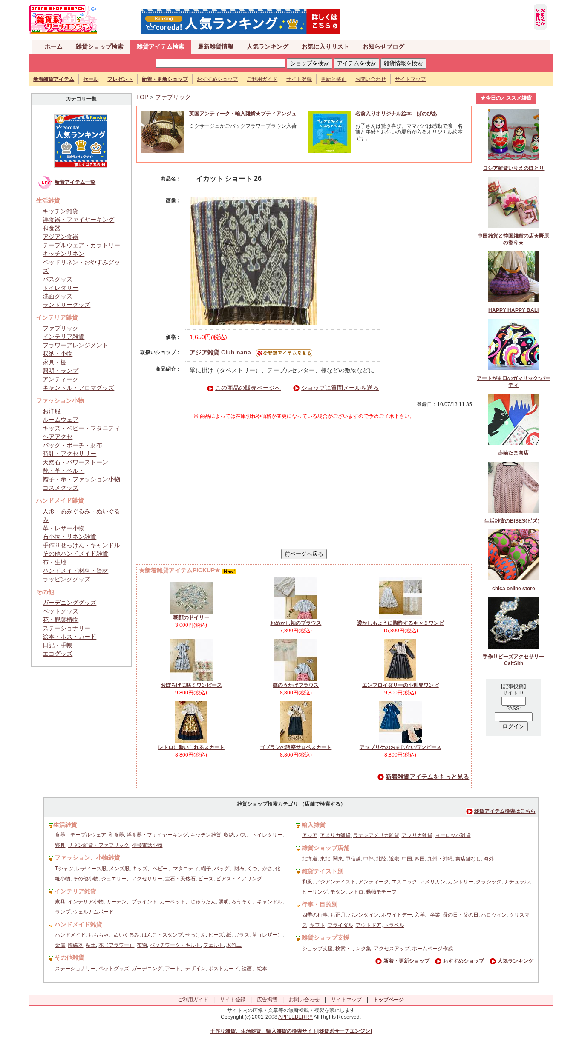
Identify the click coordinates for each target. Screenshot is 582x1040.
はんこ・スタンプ (162, 935)
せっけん (195, 935)
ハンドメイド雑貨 (78, 924)
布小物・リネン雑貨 (69, 536)
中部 (368, 859)
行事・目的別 (319, 904)
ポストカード (223, 968)
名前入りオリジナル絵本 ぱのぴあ (396, 114)
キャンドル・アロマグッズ (78, 387)
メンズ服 (119, 868)
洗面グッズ (57, 296)
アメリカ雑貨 (335, 835)
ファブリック (60, 328)
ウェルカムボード (93, 912)
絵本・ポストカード (69, 636)
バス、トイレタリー (259, 835)
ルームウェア (60, 419)
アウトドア (368, 925)
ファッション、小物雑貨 (87, 857)
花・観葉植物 (60, 619)
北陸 (381, 859)
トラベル (394, 925)
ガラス (241, 935)
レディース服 (91, 868)
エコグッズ (57, 653)
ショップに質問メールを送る (340, 387)
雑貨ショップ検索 (100, 46)
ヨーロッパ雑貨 (453, 835)
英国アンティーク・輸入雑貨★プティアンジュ (243, 114)
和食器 (52, 228)
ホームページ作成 (432, 948)
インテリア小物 (86, 902)
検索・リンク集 (353, 948)
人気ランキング (267, 46)
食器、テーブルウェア (80, 835)
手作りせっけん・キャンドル (81, 545)
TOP (142, 97)
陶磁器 (75, 945)
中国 (407, 859)
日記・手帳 (57, 645)
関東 (338, 859)
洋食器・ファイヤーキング (78, 219)
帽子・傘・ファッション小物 (81, 479)
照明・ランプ (60, 370)
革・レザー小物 (63, 528)
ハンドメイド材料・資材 (75, 570)
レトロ (355, 892)
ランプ (62, 912)
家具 (60, 902)
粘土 (91, 945)
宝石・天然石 (180, 879)
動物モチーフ (381, 892)
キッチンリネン (63, 253)
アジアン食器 (60, 236)
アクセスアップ (391, 948)
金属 (60, 945)
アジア (309, 835)
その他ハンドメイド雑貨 (75, 553)
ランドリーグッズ (66, 304)
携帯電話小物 (147, 845)
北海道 (309, 859)
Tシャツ (64, 868)
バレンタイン (363, 915)
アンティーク (60, 379)
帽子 (206, 868)
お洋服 (52, 411)
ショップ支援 (317, 948)
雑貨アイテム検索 (160, 46)
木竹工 (234, 945)
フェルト (213, 945)
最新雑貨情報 (215, 46)
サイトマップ (410, 79)
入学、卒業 (427, 915)
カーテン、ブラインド (131, 902)
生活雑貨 (65, 824)
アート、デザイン (185, 968)
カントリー (460, 882)
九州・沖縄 (440, 859)
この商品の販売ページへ (248, 387)
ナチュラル (517, 882)
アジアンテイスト (335, 882)
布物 (142, 945)
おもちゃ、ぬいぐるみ (113, 935)
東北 (325, 859)
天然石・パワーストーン (75, 462)
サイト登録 (299, 79)
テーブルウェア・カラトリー (81, 245)
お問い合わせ (370, 79)
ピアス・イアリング (239, 879)
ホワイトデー (396, 915)
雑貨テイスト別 (322, 871)
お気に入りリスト (325, 46)
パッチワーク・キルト (175, 945)
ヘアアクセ (57, 436)
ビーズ (205, 879)
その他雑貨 (69, 957)
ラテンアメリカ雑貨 (376, 835)
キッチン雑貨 (60, 211)
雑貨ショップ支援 (325, 937)
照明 (224, 902)
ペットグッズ (60, 611)
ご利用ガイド (262, 79)
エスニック (404, 882)
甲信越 (353, 859)
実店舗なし (468, 859)
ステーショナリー (66, 628)
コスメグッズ (60, 487)
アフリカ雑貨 (417, 835)
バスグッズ (57, 279)
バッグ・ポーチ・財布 (72, 445)
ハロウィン (494, 915)
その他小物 (85, 879)
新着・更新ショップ (406, 961)
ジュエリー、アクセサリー (131, 879)
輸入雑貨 (314, 824)
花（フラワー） (116, 945)
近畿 (394, 859)
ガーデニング (147, 968)
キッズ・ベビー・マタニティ (81, 428)
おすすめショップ (217, 79)
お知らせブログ (383, 46)
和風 (307, 882)
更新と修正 (333, 79)
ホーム (54, 46)
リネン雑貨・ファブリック (98, 845)
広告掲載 (267, 1000)
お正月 (338, 915)
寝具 (60, 845)
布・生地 (54, 562)
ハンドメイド (70, 935)
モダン (338, 892)
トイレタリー (60, 287)
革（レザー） (267, 935)
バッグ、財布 (229, 868)
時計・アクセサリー (69, 453)
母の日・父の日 (460, 915)
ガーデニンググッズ (69, 602)
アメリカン (432, 882)
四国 (420, 859)
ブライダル (340, 925)
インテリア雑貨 (63, 336)
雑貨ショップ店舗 (325, 847)
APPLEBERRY (295, 1017)
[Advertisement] (304, 484)
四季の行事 (315, 915)
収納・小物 (57, 353)
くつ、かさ (260, 868)
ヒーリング (315, 892)
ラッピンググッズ (66, 579)
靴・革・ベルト (63, 470)
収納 (229, 835)
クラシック (488, 882)
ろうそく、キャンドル (256, 902)
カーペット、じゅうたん (188, 902)
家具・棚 (54, 362)
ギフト (317, 925)
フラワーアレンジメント (75, 345)
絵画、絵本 (254, 968)
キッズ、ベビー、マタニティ (165, 868)
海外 (489, 859)
